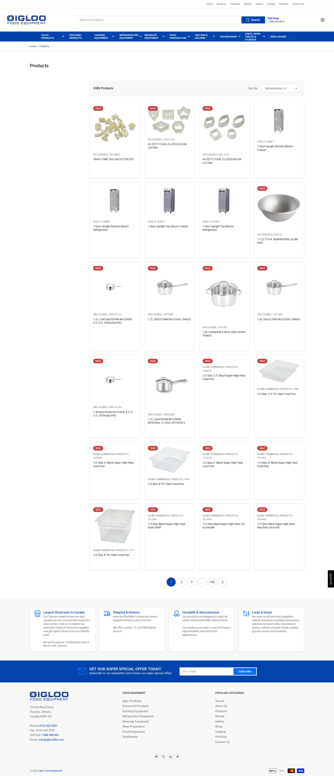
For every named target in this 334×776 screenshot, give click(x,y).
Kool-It (261, 141)
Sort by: (253, 88)
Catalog (271, 4)
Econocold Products (136, 706)
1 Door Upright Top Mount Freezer (168, 226)
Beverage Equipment (151, 36)
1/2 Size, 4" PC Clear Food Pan (166, 484)
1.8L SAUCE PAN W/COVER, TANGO (278, 319)
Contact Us (298, 4)
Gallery (259, 4)
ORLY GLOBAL (100, 314)
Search (255, 20)
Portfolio (283, 4)
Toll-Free (273, 18)
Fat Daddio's (100, 154)
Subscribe (245, 671)
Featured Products (75, 36)
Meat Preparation (134, 726)
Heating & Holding (201, 36)
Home (209, 4)
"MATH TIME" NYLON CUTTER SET (113, 159)
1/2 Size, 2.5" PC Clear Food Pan (276, 393)
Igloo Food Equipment (50, 770)
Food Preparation (178, 36)
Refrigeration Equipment (128, 36)
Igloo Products (47, 36)
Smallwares (278, 36)
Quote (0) (330, 579)
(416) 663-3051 (48, 725)
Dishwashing (228, 36)
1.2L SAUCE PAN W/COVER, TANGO (169, 319)
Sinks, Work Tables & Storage (252, 36)
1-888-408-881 (50, 735)
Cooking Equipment (101, 36)
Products (235, 4)
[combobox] (171, 20)
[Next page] (222, 582)
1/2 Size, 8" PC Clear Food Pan (111, 554)
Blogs (219, 726)
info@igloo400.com (51, 739)
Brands (248, 4)
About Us (221, 4)
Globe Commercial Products (220, 367)
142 (212, 582)
